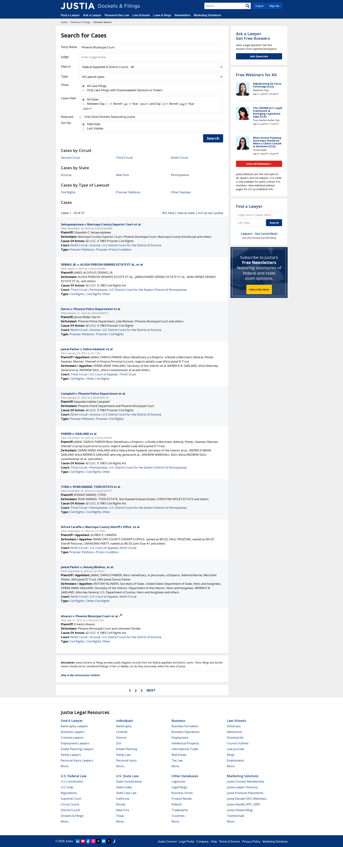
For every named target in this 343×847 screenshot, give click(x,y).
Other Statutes (181, 192)
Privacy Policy (251, 841)
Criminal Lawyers (72, 738)
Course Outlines (237, 743)
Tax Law (177, 760)
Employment (180, 738)
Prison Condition (107, 552)
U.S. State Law (127, 776)
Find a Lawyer (70, 15)
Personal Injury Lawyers (77, 760)
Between (93, 104)
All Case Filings (97, 86)
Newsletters (182, 15)
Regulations (69, 793)
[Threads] (98, 841)
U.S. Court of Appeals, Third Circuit (113, 374)
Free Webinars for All (256, 74)
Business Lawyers (73, 732)
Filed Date (93, 124)
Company (202, 841)
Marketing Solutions (207, 15)
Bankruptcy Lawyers (74, 726)
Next (150, 690)
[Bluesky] (103, 841)
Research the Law (117, 15)
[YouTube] (83, 841)
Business (178, 720)
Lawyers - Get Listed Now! (259, 234)
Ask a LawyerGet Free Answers (253, 36)
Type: (64, 76)
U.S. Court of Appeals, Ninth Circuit (113, 548)
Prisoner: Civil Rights (110, 334)
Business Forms (182, 793)
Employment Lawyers (75, 743)
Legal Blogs (179, 787)
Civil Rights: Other (98, 294)
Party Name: (69, 47)
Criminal (121, 732)
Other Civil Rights (98, 379)
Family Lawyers (71, 755)
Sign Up (274, 5)
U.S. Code (67, 787)
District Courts (70, 810)
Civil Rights (68, 192)
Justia (69, 841)
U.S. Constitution (72, 781)
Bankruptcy (124, 726)
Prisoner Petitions (128, 192)
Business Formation (185, 726)
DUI (118, 743)
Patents (177, 804)
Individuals (124, 720)
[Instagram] (93, 841)
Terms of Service (229, 841)
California (122, 799)
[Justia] (78, 6)
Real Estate (179, 755)
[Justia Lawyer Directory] (114, 841)
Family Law (123, 755)
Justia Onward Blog (240, 810)
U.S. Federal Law (73, 776)
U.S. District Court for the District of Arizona (132, 245)
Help (214, 841)
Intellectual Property (185, 743)
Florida (120, 804)
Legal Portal (186, 841)
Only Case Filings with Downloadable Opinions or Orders (125, 90)
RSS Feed (168, 213)
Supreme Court (71, 799)
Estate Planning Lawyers (77, 749)
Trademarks (180, 810)
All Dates (93, 99)
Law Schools (141, 15)
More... (65, 766)
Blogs (231, 755)
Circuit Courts (70, 804)
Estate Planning (126, 749)
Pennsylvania (180, 175)
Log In (260, 5)
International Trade (185, 749)
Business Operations (186, 732)
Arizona (66, 175)
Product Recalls (182, 799)
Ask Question (259, 56)
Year (135, 104)
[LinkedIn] (78, 841)
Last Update (95, 128)
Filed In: (66, 67)
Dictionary (234, 726)
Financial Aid (235, 738)
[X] (109, 841)
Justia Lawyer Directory (242, 787)
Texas (120, 816)
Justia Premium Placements (245, 793)
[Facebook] (88, 841)
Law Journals (235, 749)
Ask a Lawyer (92, 15)
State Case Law (126, 793)
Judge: (65, 57)
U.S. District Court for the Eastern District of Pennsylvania (148, 290)
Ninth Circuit (179, 158)
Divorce (121, 738)
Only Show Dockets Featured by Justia (109, 117)
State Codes (124, 787)
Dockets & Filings (72, 816)
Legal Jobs (178, 781)
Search (213, 138)
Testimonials (235, 816)
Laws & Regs (162, 15)
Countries (178, 816)
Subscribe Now (259, 289)
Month (117, 104)
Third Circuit (124, 158)
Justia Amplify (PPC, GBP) (243, 804)
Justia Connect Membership (245, 781)
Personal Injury (126, 760)
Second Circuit (70, 158)
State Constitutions (129, 781)
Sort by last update (210, 213)
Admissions (234, 732)
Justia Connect (167, 841)
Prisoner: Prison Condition (113, 250)
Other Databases (185, 776)
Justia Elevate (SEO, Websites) (246, 799)
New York (122, 175)
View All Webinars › (259, 163)
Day (102, 104)
